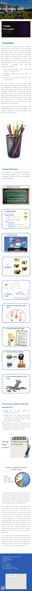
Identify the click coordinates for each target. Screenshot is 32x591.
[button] (2, 2)
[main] (16, 9)
